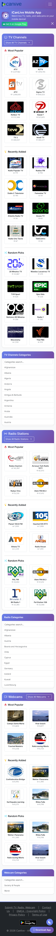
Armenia (8, 406)
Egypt (7, 663)
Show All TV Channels (16, 42)
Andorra (8, 384)
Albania (7, 373)
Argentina (8, 400)
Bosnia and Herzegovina (15, 646)
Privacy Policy (17, 914)
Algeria (7, 378)
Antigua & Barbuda (13, 395)
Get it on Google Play (15, 24)
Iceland (7, 674)
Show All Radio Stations (17, 439)
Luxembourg (10, 685)
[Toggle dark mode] (49, 922)
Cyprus (7, 657)
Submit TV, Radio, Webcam (20, 907)
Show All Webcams (37, 696)
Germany (8, 668)
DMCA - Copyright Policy (31, 911)
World (7, 891)
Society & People (12, 885)
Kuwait (7, 679)
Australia (8, 417)
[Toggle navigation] (50, 4)
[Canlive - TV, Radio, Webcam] (11, 4)
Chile (6, 652)
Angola (7, 389)
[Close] (52, 23)
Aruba (7, 411)
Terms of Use (39, 914)
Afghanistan (10, 367)
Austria (7, 422)
